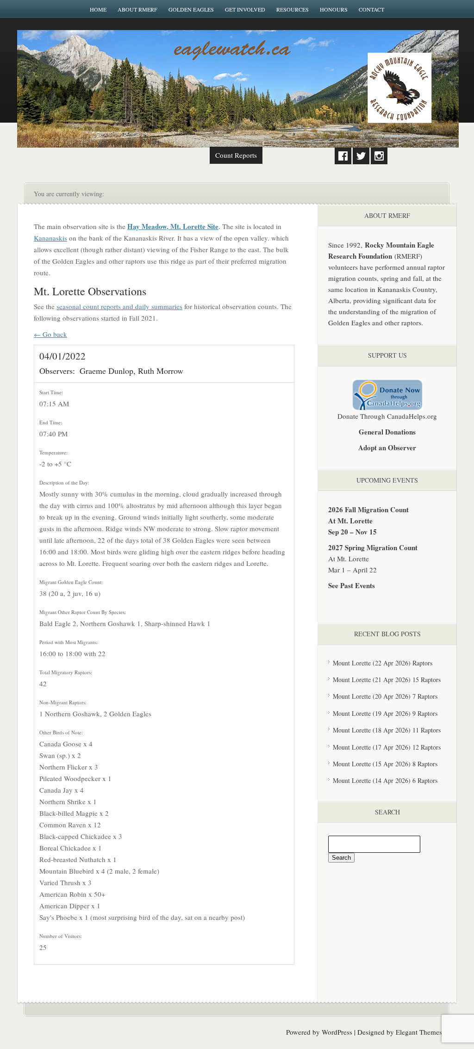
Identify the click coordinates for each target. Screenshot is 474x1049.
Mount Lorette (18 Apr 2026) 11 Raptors (387, 730)
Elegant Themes (419, 1032)
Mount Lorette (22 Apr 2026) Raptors (382, 662)
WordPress (337, 1032)
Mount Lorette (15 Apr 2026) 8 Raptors (385, 763)
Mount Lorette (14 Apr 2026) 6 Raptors (385, 780)
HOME (98, 9)
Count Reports (236, 155)
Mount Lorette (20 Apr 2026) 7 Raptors (385, 696)
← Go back (50, 334)
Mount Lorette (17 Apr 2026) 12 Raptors (387, 747)
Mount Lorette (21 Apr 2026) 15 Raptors (387, 679)
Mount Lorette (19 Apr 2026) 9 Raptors (385, 713)
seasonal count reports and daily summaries (119, 306)
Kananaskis (50, 237)
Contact (371, 9)
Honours (334, 9)
